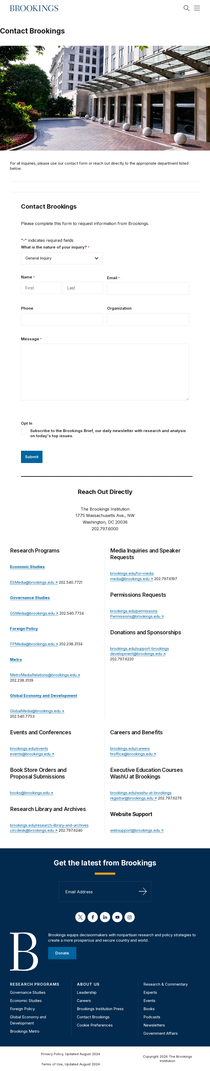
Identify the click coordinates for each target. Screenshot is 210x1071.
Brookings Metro (24, 1031)
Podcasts (151, 1016)
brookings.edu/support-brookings (139, 648)
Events (149, 1000)
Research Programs (34, 984)
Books (149, 1008)
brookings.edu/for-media (132, 573)
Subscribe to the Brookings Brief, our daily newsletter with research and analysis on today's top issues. (108, 433)
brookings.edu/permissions (134, 610)
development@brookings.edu (136, 653)
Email (113, 277)
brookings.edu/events (29, 748)
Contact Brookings (93, 1016)
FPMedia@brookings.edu (32, 643)
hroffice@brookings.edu (131, 753)
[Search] (187, 8)
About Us (88, 984)
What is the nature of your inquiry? (55, 247)
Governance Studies (28, 992)
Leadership (87, 992)
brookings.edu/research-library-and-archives (49, 825)
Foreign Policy (22, 1008)
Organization (119, 308)
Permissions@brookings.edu (135, 616)
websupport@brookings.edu (135, 830)
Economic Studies (26, 1000)
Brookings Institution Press (100, 1008)
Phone (27, 308)
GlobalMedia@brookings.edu (35, 710)
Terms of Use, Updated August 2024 (70, 1064)
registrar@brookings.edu (131, 798)
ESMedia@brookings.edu (32, 582)
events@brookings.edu (30, 753)
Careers (84, 1000)
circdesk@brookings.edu (32, 830)
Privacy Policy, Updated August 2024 (70, 1054)
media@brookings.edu (130, 578)
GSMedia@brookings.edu (32, 613)
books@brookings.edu (30, 792)
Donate (62, 953)
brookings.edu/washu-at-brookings (141, 792)
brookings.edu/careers (130, 748)
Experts (150, 992)
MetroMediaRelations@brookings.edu (43, 674)
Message (31, 338)
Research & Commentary (165, 984)
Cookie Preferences (95, 1025)
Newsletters (154, 1025)
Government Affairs (160, 1033)
